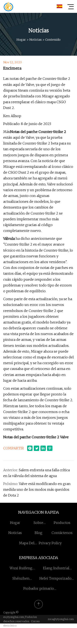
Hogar (21, 40)
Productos (62, 523)
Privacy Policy (50, 543)
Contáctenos (62, 533)
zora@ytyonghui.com (61, 619)
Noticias (35, 40)
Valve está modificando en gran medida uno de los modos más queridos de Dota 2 (37, 489)
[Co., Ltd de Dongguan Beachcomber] (8, 6)
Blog (38, 533)
